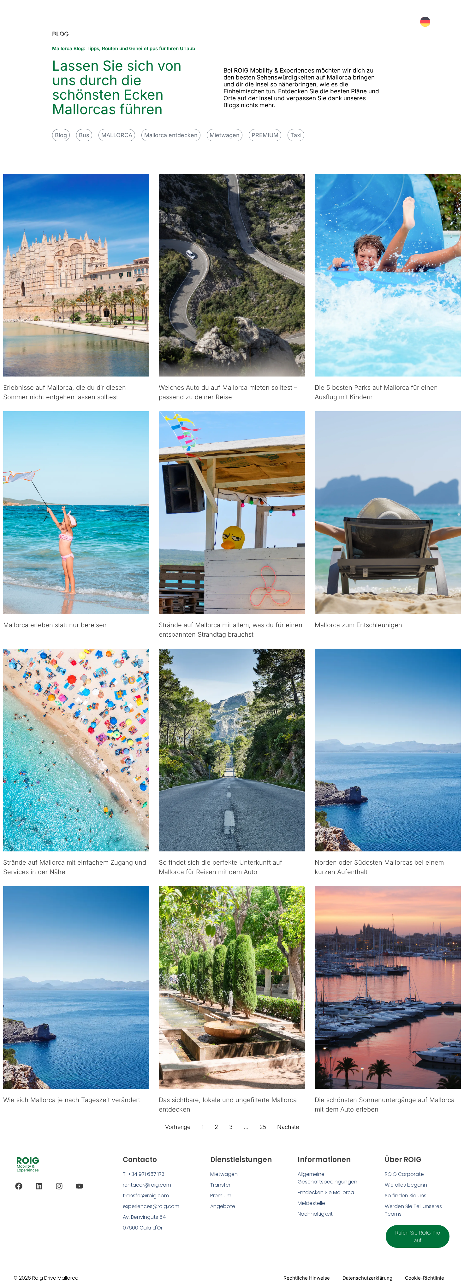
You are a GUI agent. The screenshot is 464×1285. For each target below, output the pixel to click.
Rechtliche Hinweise (306, 1278)
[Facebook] (18, 1186)
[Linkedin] (39, 1186)
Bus (84, 135)
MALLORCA (116, 135)
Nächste (288, 1127)
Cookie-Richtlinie (424, 1278)
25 (262, 1127)
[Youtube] (79, 1186)
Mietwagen (225, 135)
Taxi (295, 135)
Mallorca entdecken (171, 135)
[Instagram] (59, 1186)
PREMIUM (265, 135)
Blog (61, 135)
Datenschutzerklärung (367, 1278)
